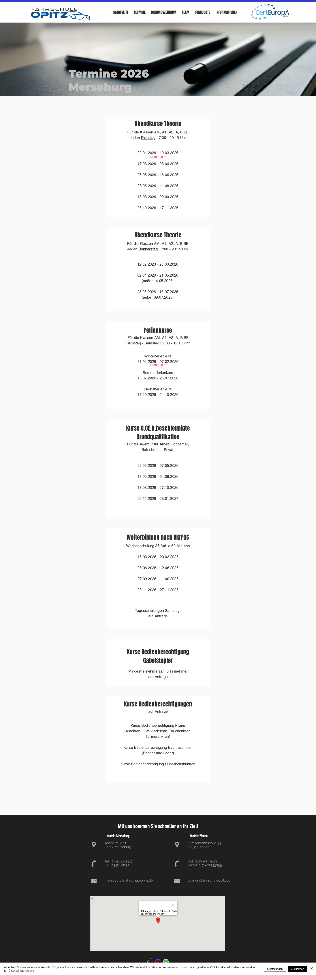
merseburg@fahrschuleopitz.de (129, 880)
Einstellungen (275, 969)
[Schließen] (311, 968)
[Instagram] (158, 961)
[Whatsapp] (166, 961)
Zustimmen (297, 969)
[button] (139, 12)
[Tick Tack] (149, 961)
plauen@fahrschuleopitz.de (209, 880)
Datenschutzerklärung (21, 970)
